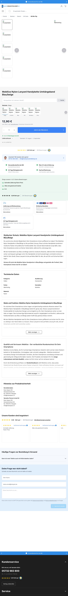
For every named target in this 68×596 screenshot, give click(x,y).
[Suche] (10, 11)
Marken (12, 16)
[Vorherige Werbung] (1, 2)
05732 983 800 (10, 570)
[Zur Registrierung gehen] (62, 6)
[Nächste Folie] (64, 50)
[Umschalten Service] (65, 591)
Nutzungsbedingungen (51, 500)
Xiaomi (19, 16)
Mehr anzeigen (32, 332)
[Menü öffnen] (3, 11)
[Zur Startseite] (10, 6)
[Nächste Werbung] (66, 2)
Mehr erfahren (6, 212)
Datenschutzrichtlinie (38, 500)
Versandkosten (14, 124)
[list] (38, 16)
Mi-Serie (25, 16)
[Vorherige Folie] (17, 50)
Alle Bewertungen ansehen (42, 420)
